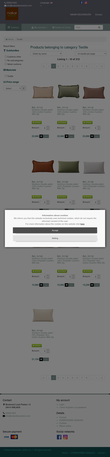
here (82, 224)
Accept (55, 230)
